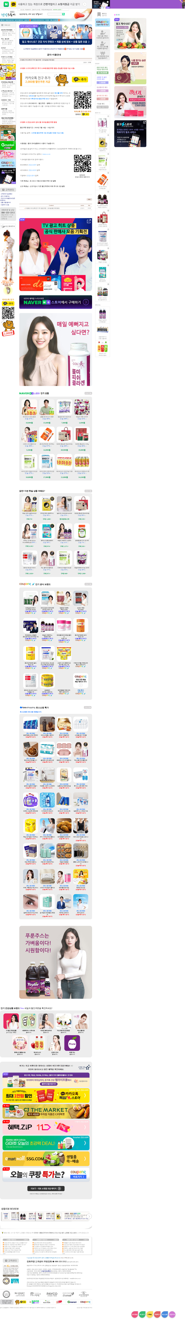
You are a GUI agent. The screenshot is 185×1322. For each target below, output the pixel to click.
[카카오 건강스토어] (21, 1304)
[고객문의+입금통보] (30, 49)
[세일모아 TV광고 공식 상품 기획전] (11, 1028)
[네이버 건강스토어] (34, 1304)
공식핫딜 (134, 1314)
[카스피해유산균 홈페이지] (63, 1028)
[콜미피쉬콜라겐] (47, 565)
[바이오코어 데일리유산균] (64, 565)
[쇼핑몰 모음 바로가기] (46, 1071)
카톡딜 (150, 1314)
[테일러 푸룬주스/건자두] (182, 8)
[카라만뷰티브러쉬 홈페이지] (46, 1028)
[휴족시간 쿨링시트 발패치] (47, 538)
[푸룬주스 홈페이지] (72, 1050)
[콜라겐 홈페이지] (81, 1028)
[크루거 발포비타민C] (29, 511)
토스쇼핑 (164, 1314)
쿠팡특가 (157, 1314)
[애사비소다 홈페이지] (37, 1050)
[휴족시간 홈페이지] (20, 1050)
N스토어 (142, 1314)
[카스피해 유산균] (29, 538)
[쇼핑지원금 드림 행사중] (46, 8)
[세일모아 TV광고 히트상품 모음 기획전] (55, 254)
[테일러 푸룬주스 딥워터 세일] (55, 998)
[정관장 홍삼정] (82, 511)
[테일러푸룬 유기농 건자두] (82, 565)
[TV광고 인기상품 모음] (75, 49)
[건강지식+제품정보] (57, 49)
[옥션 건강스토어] (47, 1304)
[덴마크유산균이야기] (29, 565)
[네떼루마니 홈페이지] (28, 1028)
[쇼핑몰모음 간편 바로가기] (101, 8)
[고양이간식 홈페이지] (55, 1050)
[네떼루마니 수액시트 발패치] (47, 511)
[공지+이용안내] (44, 49)
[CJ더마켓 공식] (8, 140)
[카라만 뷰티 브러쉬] (64, 511)
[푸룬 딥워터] (64, 538)
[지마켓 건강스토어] (8, 149)
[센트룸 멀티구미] (82, 538)
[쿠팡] (85, 1304)
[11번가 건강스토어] (8, 158)
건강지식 (172, 1314)
